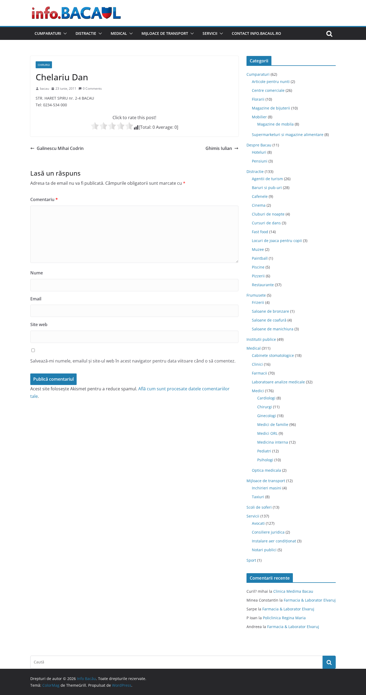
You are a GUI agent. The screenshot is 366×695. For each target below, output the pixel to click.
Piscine (258, 267)
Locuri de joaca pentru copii (277, 240)
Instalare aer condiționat (274, 540)
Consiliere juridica (268, 532)
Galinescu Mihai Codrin (60, 148)
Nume (36, 273)
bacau (44, 88)
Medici (258, 390)
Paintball (260, 258)
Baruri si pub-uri (267, 187)
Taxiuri (258, 496)
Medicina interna (272, 442)
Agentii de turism (267, 178)
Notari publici (264, 549)
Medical (119, 33)
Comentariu (44, 199)
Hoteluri (259, 152)
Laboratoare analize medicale (278, 381)
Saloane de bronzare (270, 311)
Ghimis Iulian (219, 148)
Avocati (258, 523)
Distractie (86, 33)
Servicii (210, 33)
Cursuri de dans (266, 222)
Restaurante (263, 284)
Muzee (258, 249)
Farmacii (259, 373)
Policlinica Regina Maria (284, 617)
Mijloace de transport (164, 33)
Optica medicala (266, 470)
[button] (64, 33)
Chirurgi (44, 65)
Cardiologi (266, 398)
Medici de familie (272, 424)
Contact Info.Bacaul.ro (256, 33)
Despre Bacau (259, 145)
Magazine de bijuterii (271, 108)
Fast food (260, 231)
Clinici (257, 364)
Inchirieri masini (266, 487)
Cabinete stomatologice (273, 355)
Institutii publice (261, 339)
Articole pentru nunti (271, 81)
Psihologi (265, 459)
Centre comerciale (268, 90)
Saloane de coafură (269, 320)
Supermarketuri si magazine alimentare (287, 134)
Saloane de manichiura (272, 328)
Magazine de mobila (275, 124)
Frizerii (258, 302)
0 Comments (92, 88)
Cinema (259, 205)
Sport (251, 560)
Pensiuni (259, 161)
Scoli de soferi (259, 507)
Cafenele (260, 196)
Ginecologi (266, 415)
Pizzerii (258, 275)
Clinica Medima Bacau (293, 591)
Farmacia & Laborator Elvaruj (310, 600)
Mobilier (259, 116)
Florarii (258, 99)
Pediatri (264, 451)
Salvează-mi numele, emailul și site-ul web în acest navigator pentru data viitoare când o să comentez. (133, 361)
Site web (38, 324)
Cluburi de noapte (268, 214)
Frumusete (256, 295)
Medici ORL (267, 433)
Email (35, 299)
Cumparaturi (48, 33)
